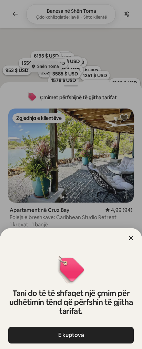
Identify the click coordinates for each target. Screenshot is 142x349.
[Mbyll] (131, 238)
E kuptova (71, 335)
